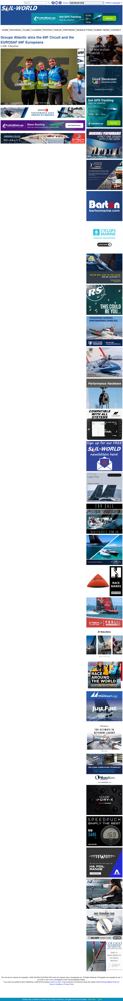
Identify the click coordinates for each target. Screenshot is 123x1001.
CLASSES (36, 29)
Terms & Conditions (56, 984)
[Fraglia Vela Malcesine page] (81, 63)
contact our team (55, 982)
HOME (5, 29)
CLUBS (26, 29)
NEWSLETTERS (84, 29)
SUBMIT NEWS (101, 29)
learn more (91, 999)
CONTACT (116, 29)
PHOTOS (47, 29)
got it (100, 999)
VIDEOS (57, 29)
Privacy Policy (69, 984)
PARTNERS (69, 29)
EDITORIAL (15, 29)
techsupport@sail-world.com (110, 982)
